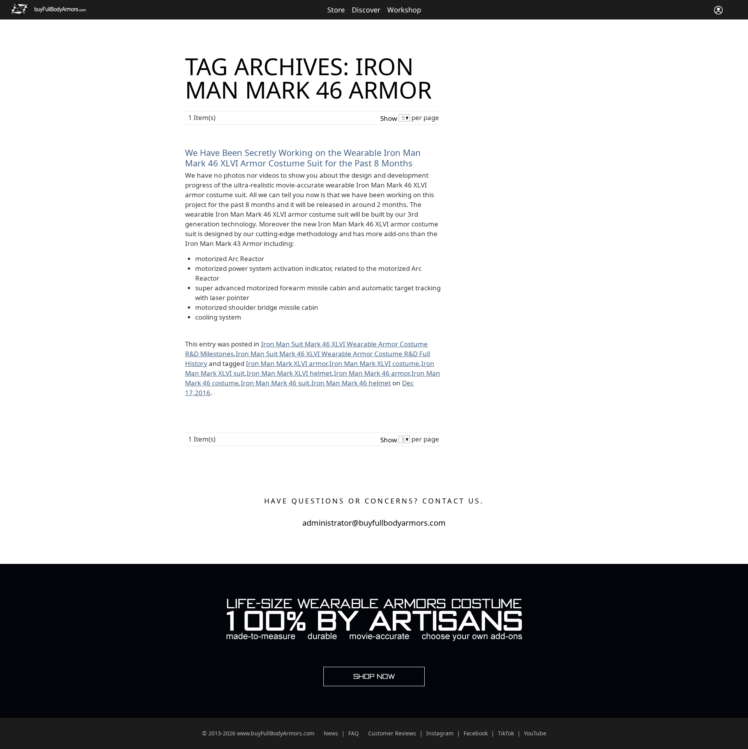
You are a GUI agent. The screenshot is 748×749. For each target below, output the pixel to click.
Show (388, 118)
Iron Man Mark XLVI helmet (289, 373)
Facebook (476, 733)
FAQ (353, 733)
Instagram (439, 733)
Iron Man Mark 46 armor (371, 373)
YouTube (535, 733)
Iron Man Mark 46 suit (275, 382)
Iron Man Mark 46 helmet (351, 382)
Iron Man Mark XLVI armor (286, 363)
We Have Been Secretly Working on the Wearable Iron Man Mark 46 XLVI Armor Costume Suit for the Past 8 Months (303, 157)
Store (336, 9)
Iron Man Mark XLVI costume (374, 363)
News (331, 733)
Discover (366, 9)
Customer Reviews (392, 733)
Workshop (404, 9)
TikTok (506, 733)
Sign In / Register (718, 10)
